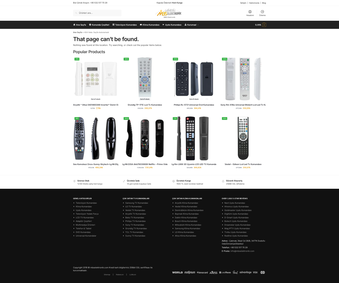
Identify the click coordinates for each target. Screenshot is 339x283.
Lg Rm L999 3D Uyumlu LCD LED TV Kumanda (194, 164)
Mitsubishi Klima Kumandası (188, 225)
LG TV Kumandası (133, 206)
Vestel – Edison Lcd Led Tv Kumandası (243, 164)
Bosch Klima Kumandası (186, 221)
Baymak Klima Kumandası (187, 214)
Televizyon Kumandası (86, 203)
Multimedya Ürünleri (85, 225)
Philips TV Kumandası (135, 221)
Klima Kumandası (84, 206)
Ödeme (262, 15)
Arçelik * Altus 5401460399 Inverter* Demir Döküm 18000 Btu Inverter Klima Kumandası (95, 105)
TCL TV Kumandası (134, 232)
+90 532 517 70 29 (98, 2)
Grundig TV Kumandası (136, 228)
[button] (260, 25)
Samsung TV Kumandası (136, 203)
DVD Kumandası (83, 232)
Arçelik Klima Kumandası (186, 203)
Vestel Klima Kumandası (186, 206)
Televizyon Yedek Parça (87, 214)
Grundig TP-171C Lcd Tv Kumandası (145, 105)
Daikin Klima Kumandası (186, 217)
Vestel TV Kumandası (135, 210)
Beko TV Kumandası (134, 217)
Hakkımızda (254, 3)
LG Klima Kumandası (184, 232)
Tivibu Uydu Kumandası (235, 232)
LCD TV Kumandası (85, 217)
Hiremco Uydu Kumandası (236, 206)
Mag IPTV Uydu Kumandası (237, 228)
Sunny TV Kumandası (135, 235)
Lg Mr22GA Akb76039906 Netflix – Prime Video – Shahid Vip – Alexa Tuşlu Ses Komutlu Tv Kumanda (144, 164)
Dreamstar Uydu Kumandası (237, 225)
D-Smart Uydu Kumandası (236, 217)
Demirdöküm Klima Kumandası (189, 210)
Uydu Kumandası (84, 210)
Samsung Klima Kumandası (187, 228)
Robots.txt (120, 275)
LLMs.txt (132, 275)
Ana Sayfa (77, 32)
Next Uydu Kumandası (234, 203)
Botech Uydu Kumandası (235, 221)
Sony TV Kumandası (134, 225)
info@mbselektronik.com (242, 251)
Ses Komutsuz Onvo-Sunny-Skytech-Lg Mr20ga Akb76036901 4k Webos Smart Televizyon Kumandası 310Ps (95, 164)
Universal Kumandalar (86, 235)
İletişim (243, 3)
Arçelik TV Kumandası (135, 214)
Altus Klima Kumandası (185, 235)
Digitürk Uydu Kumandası (236, 214)
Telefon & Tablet (83, 228)
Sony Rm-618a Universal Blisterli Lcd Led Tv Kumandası (243, 105)
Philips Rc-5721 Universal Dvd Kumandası (194, 105)
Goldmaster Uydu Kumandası (238, 210)
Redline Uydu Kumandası (236, 235)
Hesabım (250, 15)
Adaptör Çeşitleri (84, 221)
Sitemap (107, 275)
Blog (264, 3)
